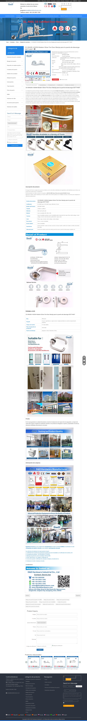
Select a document (41, 622)
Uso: (53, 66)
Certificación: (54, 57)
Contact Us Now (14, 145)
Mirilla (8, 94)
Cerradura (47, 684)
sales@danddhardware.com (13, 693)
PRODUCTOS (29, 710)
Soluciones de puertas (50, 690)
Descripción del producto (31, 85)
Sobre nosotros (48, 682)
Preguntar (55, 79)
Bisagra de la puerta (11, 61)
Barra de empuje (29, 685)
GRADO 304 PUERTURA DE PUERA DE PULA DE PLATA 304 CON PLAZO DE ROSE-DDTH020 (46, 668)
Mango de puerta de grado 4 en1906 (34, 599)
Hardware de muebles (12, 106)
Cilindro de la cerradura (12, 73)
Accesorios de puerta (30, 705)
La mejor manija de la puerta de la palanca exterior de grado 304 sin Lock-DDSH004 (72, 668)
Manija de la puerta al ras (48, 604)
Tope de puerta (10, 86)
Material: (53, 60)
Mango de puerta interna (49, 599)
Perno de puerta (10, 90)
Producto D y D (51, 85)
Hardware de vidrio (11, 98)
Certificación (60, 85)
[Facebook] (68, 4)
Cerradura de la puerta (12, 69)
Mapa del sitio (62, 719)
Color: (53, 63)
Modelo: (53, 54)
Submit (40, 649)
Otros (27, 712)
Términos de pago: (55, 69)
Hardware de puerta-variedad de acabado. (15, 57)
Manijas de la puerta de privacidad (33, 604)
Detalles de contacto (69, 85)
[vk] (71, 4)
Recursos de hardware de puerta (52, 687)
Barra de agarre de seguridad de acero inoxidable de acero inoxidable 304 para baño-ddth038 (59, 668)
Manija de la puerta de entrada (32, 606)
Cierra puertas (10, 82)
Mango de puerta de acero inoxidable (47, 602)
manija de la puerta (62, 602)
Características (42, 85)
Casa (46, 679)
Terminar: (53, 62)
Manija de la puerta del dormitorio (63, 604)
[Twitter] (66, 4)
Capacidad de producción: (57, 72)
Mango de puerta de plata (31, 602)
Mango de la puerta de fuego (63, 599)
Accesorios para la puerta (13, 102)
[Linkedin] (64, 4)
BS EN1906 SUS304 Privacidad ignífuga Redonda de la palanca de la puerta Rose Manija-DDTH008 (33, 668)
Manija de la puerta (11, 77)
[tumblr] (62, 4)
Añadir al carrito (64, 79)
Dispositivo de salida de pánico (14, 65)
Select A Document (12, 123)
